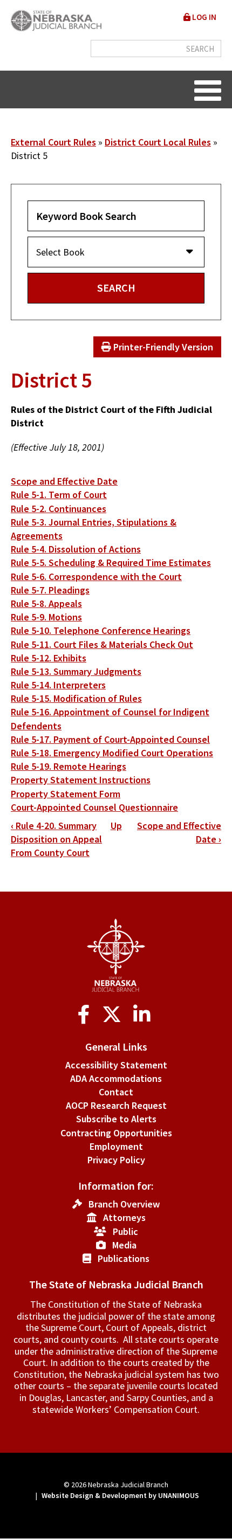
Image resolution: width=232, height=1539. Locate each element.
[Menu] (207, 89)
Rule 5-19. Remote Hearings (68, 766)
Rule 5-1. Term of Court (59, 494)
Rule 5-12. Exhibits (48, 658)
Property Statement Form (65, 794)
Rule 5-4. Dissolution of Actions (76, 549)
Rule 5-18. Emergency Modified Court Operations (112, 753)
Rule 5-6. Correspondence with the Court (96, 576)
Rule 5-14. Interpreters (58, 685)
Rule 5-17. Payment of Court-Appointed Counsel (110, 739)
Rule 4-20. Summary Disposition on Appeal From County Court (56, 839)
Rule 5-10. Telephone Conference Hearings (100, 630)
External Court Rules (53, 142)
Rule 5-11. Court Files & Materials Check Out (102, 644)
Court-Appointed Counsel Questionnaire (94, 807)
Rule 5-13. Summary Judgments (76, 671)
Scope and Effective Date (64, 481)
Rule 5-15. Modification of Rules (76, 698)
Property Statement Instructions (81, 780)
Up (116, 825)
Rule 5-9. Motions (46, 617)
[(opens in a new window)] (86, 1014)
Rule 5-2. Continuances (58, 508)
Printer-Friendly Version (162, 347)
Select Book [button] (60, 252)
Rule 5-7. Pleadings (50, 590)
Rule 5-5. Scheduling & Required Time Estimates (111, 562)
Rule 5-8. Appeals (46, 603)
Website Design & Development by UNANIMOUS (120, 1495)
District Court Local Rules (158, 142)
